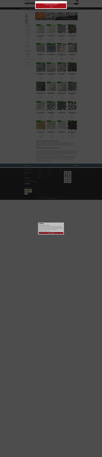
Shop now (51, 6)
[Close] (65, 2)
